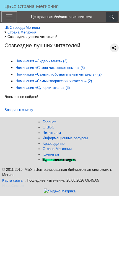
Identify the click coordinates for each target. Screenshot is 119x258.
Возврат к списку (18, 110)
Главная (49, 122)
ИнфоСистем (13, 186)
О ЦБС (48, 127)
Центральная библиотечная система (61, 17)
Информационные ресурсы (65, 138)
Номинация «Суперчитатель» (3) (42, 88)
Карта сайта (12, 180)
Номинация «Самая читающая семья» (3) (50, 68)
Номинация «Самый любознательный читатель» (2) (58, 74)
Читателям (52, 133)
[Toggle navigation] (9, 16)
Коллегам (51, 154)
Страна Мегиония (57, 149)
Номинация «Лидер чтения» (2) (41, 61)
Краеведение (53, 143)
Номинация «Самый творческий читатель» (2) (53, 81)
